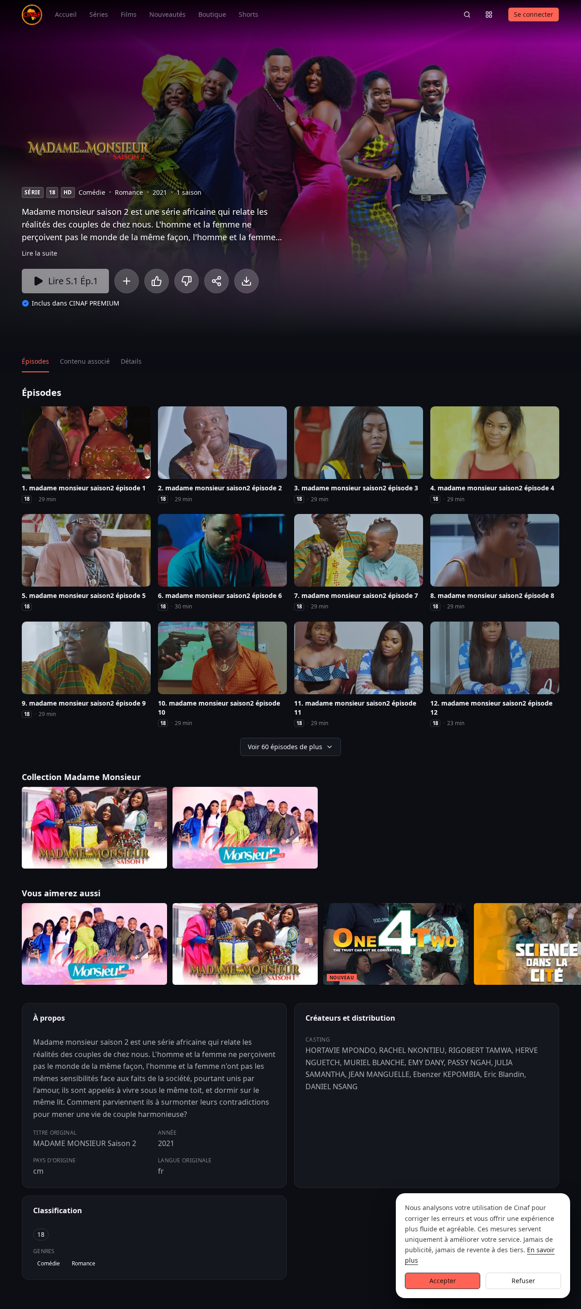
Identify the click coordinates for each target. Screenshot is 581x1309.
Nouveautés (167, 14)
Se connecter (533, 14)
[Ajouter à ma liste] (126, 281)
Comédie (48, 1263)
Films (129, 14)
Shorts (248, 14)
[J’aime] (156, 281)
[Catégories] (489, 14)
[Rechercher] (467, 14)
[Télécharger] (246, 281)
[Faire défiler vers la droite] (573, 946)
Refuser (523, 1280)
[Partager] (216, 281)
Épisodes (35, 361)
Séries (98, 14)
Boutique (212, 14)
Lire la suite (39, 253)
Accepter (442, 1280)
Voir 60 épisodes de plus (285, 746)
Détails (131, 361)
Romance (83, 1263)
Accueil (66, 14)
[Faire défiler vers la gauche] (8, 946)
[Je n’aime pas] (186, 281)
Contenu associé (85, 361)
